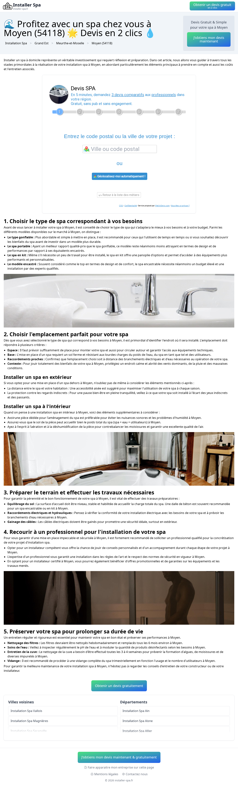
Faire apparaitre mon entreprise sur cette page (121, 767)
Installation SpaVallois (26, 711)
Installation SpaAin (136, 711)
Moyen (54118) (102, 43)
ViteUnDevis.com (162, 206)
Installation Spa (16, 43)
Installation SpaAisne (138, 721)
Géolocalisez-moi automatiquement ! (121, 176)
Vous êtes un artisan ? (180, 206)
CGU (121, 206)
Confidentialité (130, 206)
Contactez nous (137, 774)
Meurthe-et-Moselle (70, 43)
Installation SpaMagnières (29, 721)
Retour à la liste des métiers (120, 195)
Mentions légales (106, 774)
